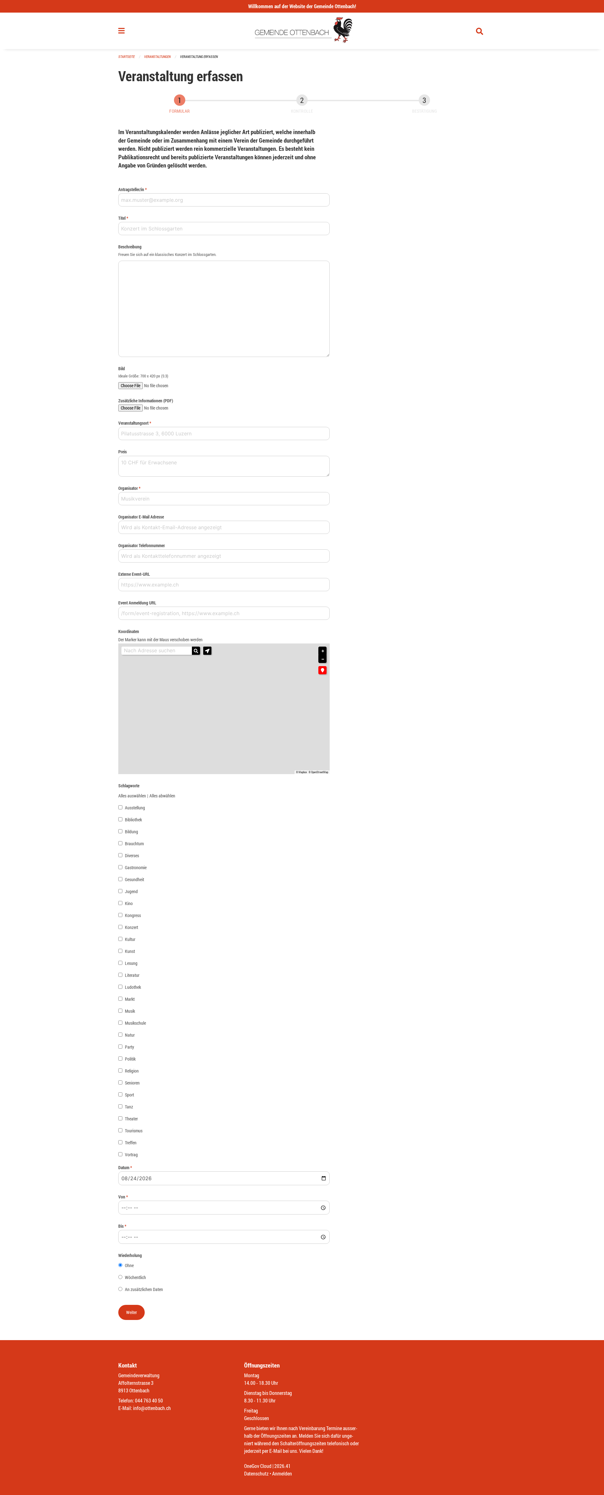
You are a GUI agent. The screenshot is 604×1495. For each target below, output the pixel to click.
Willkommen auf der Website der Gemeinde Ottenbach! (302, 6)
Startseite (126, 56)
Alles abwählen (162, 796)
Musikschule (135, 1023)
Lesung (131, 963)
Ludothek (133, 987)
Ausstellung (135, 808)
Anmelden (282, 1473)
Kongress (133, 915)
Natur (130, 1035)
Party (129, 1047)
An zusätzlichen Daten (144, 1289)
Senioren (132, 1083)
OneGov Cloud (257, 1466)
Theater (131, 1119)
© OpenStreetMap (318, 772)
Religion (132, 1071)
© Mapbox (301, 772)
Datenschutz (256, 1473)
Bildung (131, 832)
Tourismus (134, 1131)
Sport (129, 1095)
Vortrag (131, 1155)
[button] (207, 651)
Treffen (131, 1143)
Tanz (129, 1107)
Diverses (132, 855)
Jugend (131, 891)
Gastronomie (136, 867)
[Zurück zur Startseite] (302, 31)
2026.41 (282, 1466)
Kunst (130, 951)
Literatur (132, 975)
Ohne (129, 1265)
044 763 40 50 (149, 1400)
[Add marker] (322, 670)
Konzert (131, 927)
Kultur (130, 939)
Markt (130, 999)
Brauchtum (134, 844)
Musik (130, 1011)
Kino (129, 903)
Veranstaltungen (157, 56)
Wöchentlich (135, 1277)
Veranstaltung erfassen (199, 56)
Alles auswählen (132, 796)
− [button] (323, 659)
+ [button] (323, 651)
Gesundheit (134, 879)
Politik (130, 1059)
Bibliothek (133, 820)
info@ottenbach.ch (152, 1408)
